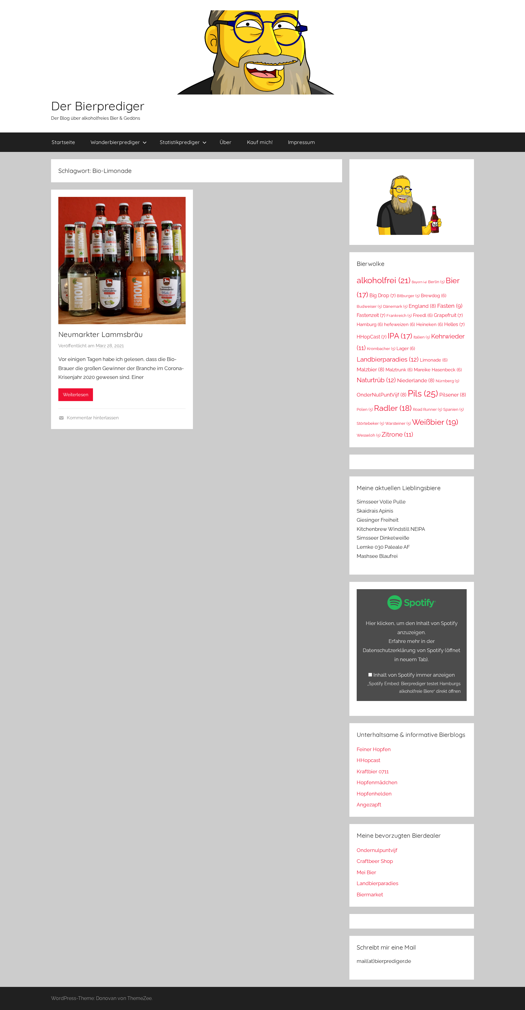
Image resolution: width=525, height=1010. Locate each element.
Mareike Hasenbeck (438, 369)
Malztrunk (399, 369)
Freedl (423, 315)
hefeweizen (399, 324)
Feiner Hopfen (374, 749)
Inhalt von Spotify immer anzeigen (414, 675)
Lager (405, 348)
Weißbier (435, 422)
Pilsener (452, 395)
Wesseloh (368, 435)
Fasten (449, 306)
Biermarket (370, 894)
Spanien (453, 409)
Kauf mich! (260, 142)
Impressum (301, 142)
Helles (454, 324)
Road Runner (427, 409)
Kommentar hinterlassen (93, 418)
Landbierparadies (388, 359)
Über (226, 142)
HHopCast (371, 337)
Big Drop (382, 295)
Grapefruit (448, 315)
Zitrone (397, 434)
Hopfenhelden (374, 794)
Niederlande (415, 380)
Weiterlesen (75, 394)
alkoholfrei (383, 280)
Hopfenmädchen (377, 782)
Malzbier (370, 369)
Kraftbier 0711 (373, 771)
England (422, 306)
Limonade (434, 359)
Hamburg (370, 324)
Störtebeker (370, 423)
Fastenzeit (371, 315)
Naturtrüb (376, 380)
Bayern (419, 282)
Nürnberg (447, 381)
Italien (421, 337)
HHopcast (368, 760)
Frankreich (399, 315)
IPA (400, 335)
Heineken (429, 324)
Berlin (436, 282)
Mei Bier (366, 872)
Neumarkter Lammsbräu (100, 334)
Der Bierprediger (97, 105)
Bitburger (408, 296)
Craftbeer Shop (375, 861)
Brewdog (433, 295)
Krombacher (381, 348)
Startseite (63, 142)
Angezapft (369, 805)
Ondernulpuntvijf (377, 850)
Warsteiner (398, 423)
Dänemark (395, 306)
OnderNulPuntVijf (382, 395)
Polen (365, 409)
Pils (423, 393)
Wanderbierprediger (115, 142)
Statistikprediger (180, 142)
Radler (393, 408)
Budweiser (369, 306)
